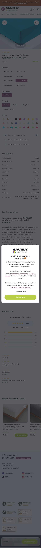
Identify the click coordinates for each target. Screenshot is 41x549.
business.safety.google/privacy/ (20, 287)
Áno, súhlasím (20, 297)
